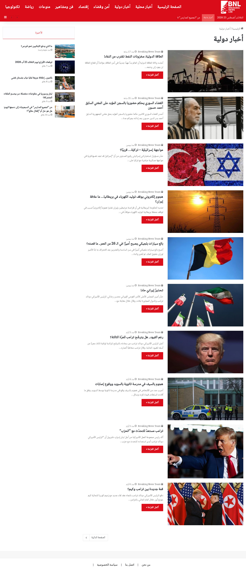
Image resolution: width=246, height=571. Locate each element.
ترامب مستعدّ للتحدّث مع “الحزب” (141, 431)
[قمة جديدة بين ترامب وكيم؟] (205, 504)
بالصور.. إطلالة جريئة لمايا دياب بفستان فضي (31, 78)
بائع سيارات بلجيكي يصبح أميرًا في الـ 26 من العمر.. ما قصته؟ (124, 244)
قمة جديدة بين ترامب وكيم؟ (145, 489)
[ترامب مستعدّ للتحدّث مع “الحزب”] (205, 451)
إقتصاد (83, 7)
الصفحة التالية (98, 537)
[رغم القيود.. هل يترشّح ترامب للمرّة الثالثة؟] (205, 352)
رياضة (29, 7)
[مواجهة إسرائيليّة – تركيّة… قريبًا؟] (205, 164)
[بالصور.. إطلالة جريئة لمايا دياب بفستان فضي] (65, 83)
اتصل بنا (129, 564)
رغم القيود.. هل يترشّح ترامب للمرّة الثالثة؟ (136, 337)
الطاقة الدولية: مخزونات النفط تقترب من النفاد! (133, 57)
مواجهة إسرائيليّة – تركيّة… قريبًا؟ (141, 150)
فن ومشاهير (64, 7)
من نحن (146, 564)
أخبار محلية (143, 7)
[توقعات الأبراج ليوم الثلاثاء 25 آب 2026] (65, 67)
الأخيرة (38, 33)
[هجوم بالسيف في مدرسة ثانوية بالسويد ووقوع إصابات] (205, 399)
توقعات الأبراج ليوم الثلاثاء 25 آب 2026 (33, 62)
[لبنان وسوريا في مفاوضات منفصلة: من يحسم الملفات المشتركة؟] (65, 97)
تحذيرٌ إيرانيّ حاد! (152, 290)
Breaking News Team (149, 52)
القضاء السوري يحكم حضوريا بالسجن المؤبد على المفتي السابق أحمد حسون (124, 105)
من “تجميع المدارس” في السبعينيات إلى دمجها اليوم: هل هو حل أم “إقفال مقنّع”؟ (160, 17)
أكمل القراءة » (152, 75)
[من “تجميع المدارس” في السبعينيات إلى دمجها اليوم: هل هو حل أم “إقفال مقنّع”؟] (65, 112)
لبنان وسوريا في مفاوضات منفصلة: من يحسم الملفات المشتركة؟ (28, 96)
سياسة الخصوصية (107, 564)
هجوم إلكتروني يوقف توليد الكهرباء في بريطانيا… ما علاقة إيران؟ (126, 199)
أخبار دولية (122, 7)
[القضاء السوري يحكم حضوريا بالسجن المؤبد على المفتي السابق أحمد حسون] (205, 118)
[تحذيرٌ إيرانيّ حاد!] (205, 305)
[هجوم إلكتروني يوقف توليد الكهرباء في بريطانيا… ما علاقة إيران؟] (205, 211)
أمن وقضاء (101, 7)
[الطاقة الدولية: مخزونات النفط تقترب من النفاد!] (205, 71)
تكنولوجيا (12, 7)
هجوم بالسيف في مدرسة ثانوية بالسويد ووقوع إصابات (129, 384)
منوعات (44, 7)
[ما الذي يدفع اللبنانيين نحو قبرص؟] (65, 51)
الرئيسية (236, 29)
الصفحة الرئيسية (169, 7)
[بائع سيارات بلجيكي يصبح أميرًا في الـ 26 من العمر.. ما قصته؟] (205, 258)
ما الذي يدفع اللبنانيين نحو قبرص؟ (36, 46)
